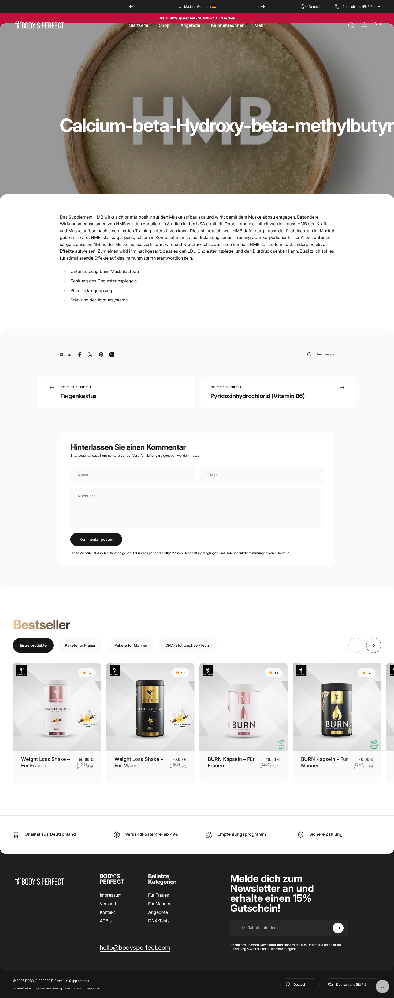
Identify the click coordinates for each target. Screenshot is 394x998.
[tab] (33, 645)
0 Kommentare (324, 354)
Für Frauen (158, 895)
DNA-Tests (158, 920)
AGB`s (106, 920)
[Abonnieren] (338, 928)
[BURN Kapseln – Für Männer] (337, 707)
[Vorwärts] (263, 6)
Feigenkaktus (78, 395)
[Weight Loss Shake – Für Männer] (150, 707)
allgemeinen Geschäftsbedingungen (191, 553)
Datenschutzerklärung (48, 988)
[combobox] (315, 6)
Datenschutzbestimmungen (246, 553)
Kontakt (107, 912)
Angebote (158, 912)
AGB (67, 988)
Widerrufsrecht (22, 988)
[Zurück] (131, 6)
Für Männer (159, 903)
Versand (108, 903)
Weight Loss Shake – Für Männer (138, 762)
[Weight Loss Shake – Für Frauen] (57, 707)
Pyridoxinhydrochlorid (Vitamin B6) (257, 395)
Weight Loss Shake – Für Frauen (45, 762)
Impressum (111, 895)
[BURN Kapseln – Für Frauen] (243, 707)
